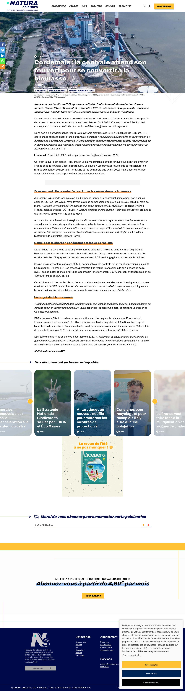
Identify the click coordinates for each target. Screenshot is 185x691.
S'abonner (104, 642)
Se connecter (105, 644)
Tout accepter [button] (151, 665)
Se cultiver (80, 655)
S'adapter (80, 650)
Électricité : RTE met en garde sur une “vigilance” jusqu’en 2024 (83, 155)
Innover (79, 652)
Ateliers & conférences (109, 664)
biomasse (41, 90)
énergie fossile (58, 90)
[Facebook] (2, 44)
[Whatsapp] (2, 61)
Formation (104, 666)
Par (43, 88)
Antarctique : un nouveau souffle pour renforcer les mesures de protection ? (92, 418)
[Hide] (1, 71)
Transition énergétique (82, 90)
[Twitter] (2, 50)
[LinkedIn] (2, 55)
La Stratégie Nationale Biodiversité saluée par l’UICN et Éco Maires (51, 418)
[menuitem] (58, 6)
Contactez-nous (106, 650)
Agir (77, 647)
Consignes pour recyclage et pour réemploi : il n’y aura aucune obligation (131, 418)
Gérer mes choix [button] (150, 683)
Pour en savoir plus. (132, 655)
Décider (79, 644)
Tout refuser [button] (151, 674)
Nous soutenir (106, 647)
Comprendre (81, 642)
